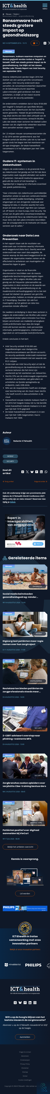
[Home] (3, 14)
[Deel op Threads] (45, 43)
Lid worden (25, 893)
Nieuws (8, 14)
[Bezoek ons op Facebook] (25, 1002)
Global (25, 1076)
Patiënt (16, 14)
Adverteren (25, 1056)
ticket (12, 502)
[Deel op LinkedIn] (41, 471)
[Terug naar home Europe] (15, 6)
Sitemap (25, 1072)
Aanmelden (25, 1037)
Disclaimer (25, 1068)
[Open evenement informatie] (43, 1087)
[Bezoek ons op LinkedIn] (30, 1002)
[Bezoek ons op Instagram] (34, 1002)
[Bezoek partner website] (28, 965)
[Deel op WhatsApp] (46, 471)
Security (10, 461)
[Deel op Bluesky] (32, 471)
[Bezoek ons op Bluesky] (20, 1002)
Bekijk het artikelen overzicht (20, 847)
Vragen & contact (25, 1052)
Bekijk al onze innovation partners (25, 949)
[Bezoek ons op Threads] (15, 1002)
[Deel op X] (27, 471)
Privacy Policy (25, 1064)
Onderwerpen (25, 1060)
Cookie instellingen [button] (25, 1080)
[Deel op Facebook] (36, 471)
